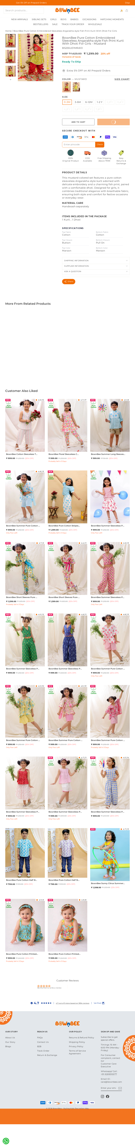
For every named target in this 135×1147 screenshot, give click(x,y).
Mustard (67, 87)
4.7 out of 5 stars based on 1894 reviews (72, 1003)
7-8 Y (99, 109)
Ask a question (72, 271)
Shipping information (76, 260)
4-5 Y (67, 109)
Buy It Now (108, 121)
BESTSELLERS (40, 24)
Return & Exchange (47, 1055)
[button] (37, 400)
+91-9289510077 (109, 1074)
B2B (39, 1046)
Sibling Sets (39, 19)
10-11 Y (27, 522)
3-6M (78, 102)
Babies (74, 19)
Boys (63, 19)
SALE (55, 24)
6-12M (88, 102)
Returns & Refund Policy (81, 1037)
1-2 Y (99, 102)
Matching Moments (112, 19)
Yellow (76, 87)
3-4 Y (120, 102)
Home (8, 31)
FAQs (40, 1037)
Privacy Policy (76, 1046)
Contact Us (43, 1042)
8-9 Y (21, 522)
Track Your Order (73, 24)
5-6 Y (78, 109)
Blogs (8, 1046)
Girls (53, 19)
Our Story (10, 1042)
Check (100, 144)
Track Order (43, 1051)
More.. (34, 363)
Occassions (89, 19)
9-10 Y (24, 593)
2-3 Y (110, 102)
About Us (10, 1037)
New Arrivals (19, 19)
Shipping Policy (77, 1042)
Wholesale (95, 24)
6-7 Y (88, 109)
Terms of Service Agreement (77, 1052)
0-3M (67, 102)
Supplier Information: (76, 266)
